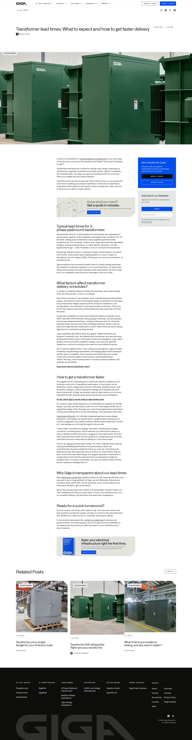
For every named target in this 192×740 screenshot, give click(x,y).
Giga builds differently (66, 416)
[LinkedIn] (168, 716)
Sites (154, 706)
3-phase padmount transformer (93, 159)
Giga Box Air (112, 693)
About (154, 688)
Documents (156, 697)
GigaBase (43, 693)
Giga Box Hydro (113, 688)
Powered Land (22, 688)
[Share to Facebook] (174, 10)
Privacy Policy (147, 222)
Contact (167, 693)
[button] (44, 3)
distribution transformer (71, 477)
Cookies (155, 702)
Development (21, 697)
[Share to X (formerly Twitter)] (170, 10)
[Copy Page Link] (161, 10)
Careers (155, 693)
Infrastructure (22, 693)
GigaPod (42, 688)
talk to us (71, 444)
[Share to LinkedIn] (165, 10)
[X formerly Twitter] (173, 716)
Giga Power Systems (137, 688)
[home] (21, 3)
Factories (168, 688)
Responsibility (170, 702)
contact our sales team (94, 520)
